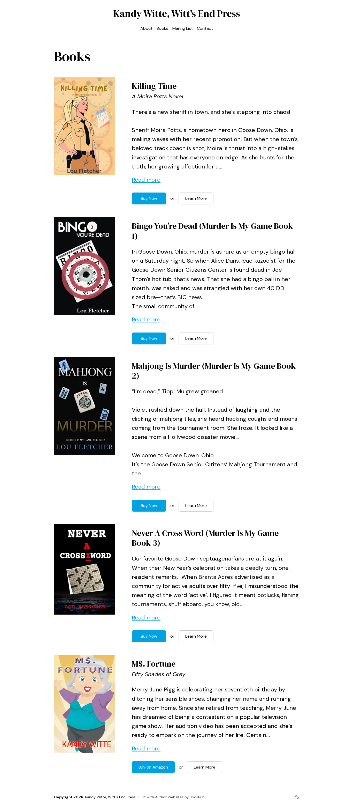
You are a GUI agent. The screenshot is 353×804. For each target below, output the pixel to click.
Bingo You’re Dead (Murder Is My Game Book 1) (212, 230)
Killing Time (154, 86)
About (146, 28)
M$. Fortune (153, 663)
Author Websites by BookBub (180, 797)
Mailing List (182, 28)
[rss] (297, 797)
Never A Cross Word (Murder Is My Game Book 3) (205, 538)
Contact (205, 28)
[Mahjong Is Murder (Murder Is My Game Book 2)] (84, 406)
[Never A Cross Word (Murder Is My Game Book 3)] (84, 569)
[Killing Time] (84, 126)
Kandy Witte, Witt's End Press (176, 13)
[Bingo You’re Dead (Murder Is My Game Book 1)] (84, 266)
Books (162, 28)
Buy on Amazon (153, 767)
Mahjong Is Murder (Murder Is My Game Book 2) (214, 370)
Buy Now (149, 198)
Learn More (196, 198)
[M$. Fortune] (84, 704)
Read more (146, 179)
